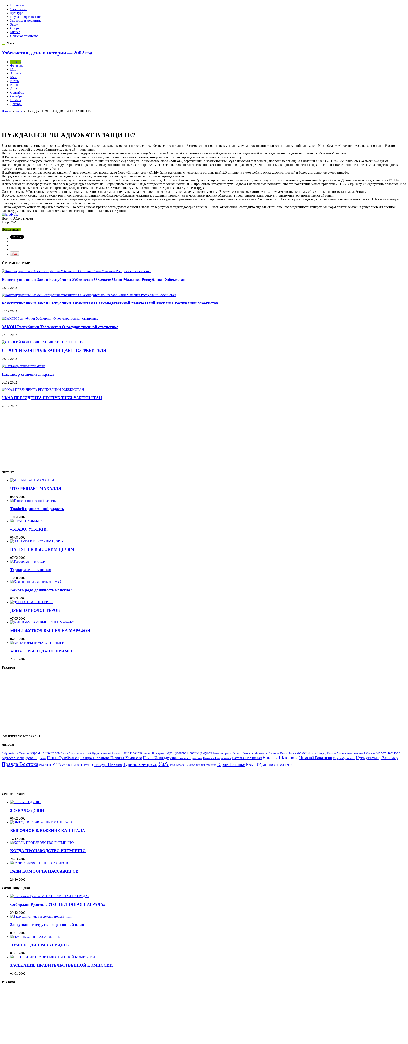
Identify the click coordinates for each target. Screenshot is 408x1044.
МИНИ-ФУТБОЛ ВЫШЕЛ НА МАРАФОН (50, 630)
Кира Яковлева (355, 753)
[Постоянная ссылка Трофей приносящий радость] (33, 500)
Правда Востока (20, 764)
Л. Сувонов (369, 753)
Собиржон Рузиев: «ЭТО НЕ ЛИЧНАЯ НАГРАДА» (57, 904)
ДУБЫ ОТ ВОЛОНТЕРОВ (35, 610)
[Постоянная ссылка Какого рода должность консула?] (35, 581)
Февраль (16, 65)
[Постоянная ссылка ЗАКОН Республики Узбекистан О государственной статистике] (50, 318)
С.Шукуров (61, 764)
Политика (17, 5)
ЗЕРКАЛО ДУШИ (27, 810)
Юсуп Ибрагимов (260, 764)
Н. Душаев (40, 758)
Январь (15, 62)
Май (13, 77)
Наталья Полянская (247, 758)
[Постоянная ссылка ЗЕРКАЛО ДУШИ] (25, 802)
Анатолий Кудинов (91, 753)
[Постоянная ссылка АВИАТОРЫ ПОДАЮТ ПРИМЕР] (37, 643)
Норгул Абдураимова (344, 758)
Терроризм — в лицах (30, 570)
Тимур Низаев (108, 764)
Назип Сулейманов (63, 758)
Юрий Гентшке (231, 764)
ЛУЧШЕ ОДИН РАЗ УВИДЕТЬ (39, 945)
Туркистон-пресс (140, 764)
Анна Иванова (132, 753)
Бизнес (15, 32)
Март (14, 69)
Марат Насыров (388, 753)
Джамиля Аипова (267, 753)
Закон (14, 24)
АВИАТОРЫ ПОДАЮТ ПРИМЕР (42, 651)
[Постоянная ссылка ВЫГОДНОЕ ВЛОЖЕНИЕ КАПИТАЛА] (41, 822)
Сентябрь (17, 92)
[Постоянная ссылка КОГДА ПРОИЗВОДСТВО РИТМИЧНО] (42, 842)
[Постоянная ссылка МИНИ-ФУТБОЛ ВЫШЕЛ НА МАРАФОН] (43, 622)
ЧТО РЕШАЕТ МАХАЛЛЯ (35, 488)
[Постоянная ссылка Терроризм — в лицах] (27, 561)
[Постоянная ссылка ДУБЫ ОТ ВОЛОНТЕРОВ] (31, 602)
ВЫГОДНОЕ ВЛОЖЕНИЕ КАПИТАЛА (47, 830)
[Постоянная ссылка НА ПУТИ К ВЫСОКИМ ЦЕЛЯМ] (37, 541)
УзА (163, 763)
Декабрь (16, 104)
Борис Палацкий (154, 753)
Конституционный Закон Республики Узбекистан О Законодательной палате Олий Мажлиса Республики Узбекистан (110, 303)
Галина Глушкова (243, 753)
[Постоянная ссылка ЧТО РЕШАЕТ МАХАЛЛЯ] (32, 480)
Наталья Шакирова (280, 757)
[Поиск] (3, 44)
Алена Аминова (70, 753)
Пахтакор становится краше (28, 374)
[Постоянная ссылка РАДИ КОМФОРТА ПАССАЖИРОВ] (39, 863)
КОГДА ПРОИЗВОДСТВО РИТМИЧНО (48, 851)
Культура (16, 13)
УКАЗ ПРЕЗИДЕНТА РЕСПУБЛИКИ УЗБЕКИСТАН (52, 398)
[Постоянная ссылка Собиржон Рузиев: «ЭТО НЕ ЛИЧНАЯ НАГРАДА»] (49, 896)
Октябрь (16, 96)
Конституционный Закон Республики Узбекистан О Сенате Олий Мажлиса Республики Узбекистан (94, 279)
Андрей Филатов (111, 753)
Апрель (15, 73)
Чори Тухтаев (176, 764)
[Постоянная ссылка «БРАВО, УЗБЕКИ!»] (27, 521)
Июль (14, 85)
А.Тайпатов (23, 753)
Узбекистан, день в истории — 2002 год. (48, 53)
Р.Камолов (45, 764)
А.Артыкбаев (9, 753)
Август (15, 88)
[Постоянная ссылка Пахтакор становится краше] (23, 366)
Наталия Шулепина (189, 758)
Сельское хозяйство (24, 36)
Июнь (14, 81)
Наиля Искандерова (160, 758)
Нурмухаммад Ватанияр (377, 758)
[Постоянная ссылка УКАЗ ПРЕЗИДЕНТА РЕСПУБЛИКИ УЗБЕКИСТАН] (43, 389)
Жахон (302, 753)
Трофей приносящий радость (37, 508)
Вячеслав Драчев (222, 753)
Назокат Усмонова (126, 758)
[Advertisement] (51, 119)
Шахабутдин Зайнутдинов (200, 764)
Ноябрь (15, 100)
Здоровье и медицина (25, 20)
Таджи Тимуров (82, 764)
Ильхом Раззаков (336, 753)
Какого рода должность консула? (41, 590)
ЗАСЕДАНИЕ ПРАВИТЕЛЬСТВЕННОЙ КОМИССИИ (61, 965)
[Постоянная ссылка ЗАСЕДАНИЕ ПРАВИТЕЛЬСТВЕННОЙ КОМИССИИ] (52, 957)
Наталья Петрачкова (217, 758)
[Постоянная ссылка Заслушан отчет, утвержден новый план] (41, 916)
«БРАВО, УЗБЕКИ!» (29, 529)
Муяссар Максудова (18, 758)
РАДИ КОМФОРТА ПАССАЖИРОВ (44, 871)
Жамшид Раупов (288, 753)
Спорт (14, 28)
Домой (6, 111)
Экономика (18, 9)
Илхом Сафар (316, 753)
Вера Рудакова (176, 753)
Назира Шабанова (95, 758)
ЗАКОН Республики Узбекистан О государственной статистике (60, 327)
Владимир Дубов (199, 753)
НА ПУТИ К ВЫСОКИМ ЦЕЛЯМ (42, 549)
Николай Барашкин (315, 758)
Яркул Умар (284, 764)
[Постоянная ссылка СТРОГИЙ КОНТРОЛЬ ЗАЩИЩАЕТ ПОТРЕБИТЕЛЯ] (44, 342)
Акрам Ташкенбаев (45, 753)
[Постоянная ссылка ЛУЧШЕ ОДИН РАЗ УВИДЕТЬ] (35, 936)
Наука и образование (25, 17)
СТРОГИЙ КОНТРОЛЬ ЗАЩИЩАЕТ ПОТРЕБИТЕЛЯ (54, 350)
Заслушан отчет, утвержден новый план (47, 924)
